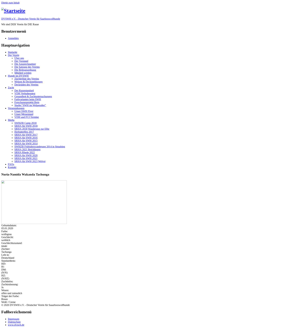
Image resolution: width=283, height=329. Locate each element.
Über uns (19, 58)
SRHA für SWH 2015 (26, 140)
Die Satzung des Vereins (27, 67)
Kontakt (12, 167)
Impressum (13, 319)
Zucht (11, 87)
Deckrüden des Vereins (26, 84)
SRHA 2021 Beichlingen (27, 149)
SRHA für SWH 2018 (26, 126)
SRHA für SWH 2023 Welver (30, 161)
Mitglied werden (22, 72)
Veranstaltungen (16, 108)
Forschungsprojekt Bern (26, 102)
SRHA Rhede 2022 (24, 152)
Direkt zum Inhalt (10, 2)
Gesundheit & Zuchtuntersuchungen (33, 96)
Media (11, 120)
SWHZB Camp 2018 (25, 123)
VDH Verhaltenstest (24, 93)
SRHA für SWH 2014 (26, 143)
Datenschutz (14, 321)
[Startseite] (13, 11)
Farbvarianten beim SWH (27, 99)
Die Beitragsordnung (25, 69)
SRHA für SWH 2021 (26, 158)
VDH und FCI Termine (26, 117)
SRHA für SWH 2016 (26, 137)
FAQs (11, 164)
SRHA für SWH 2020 (26, 155)
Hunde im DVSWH (18, 75)
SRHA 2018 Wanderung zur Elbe (31, 128)
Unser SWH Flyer (23, 111)
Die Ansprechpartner (25, 64)
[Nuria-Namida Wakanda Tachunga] (141, 202)
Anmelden (13, 38)
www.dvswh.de (16, 324)
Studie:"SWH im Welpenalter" (30, 105)
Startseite (12, 52)
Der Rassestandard (24, 90)
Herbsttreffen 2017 (24, 131)
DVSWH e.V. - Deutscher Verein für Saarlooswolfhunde (30, 18)
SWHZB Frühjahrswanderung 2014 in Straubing (39, 146)
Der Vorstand (21, 61)
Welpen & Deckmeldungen (28, 81)
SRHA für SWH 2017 (26, 134)
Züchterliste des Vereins (26, 78)
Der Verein (13, 55)
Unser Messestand (23, 114)
